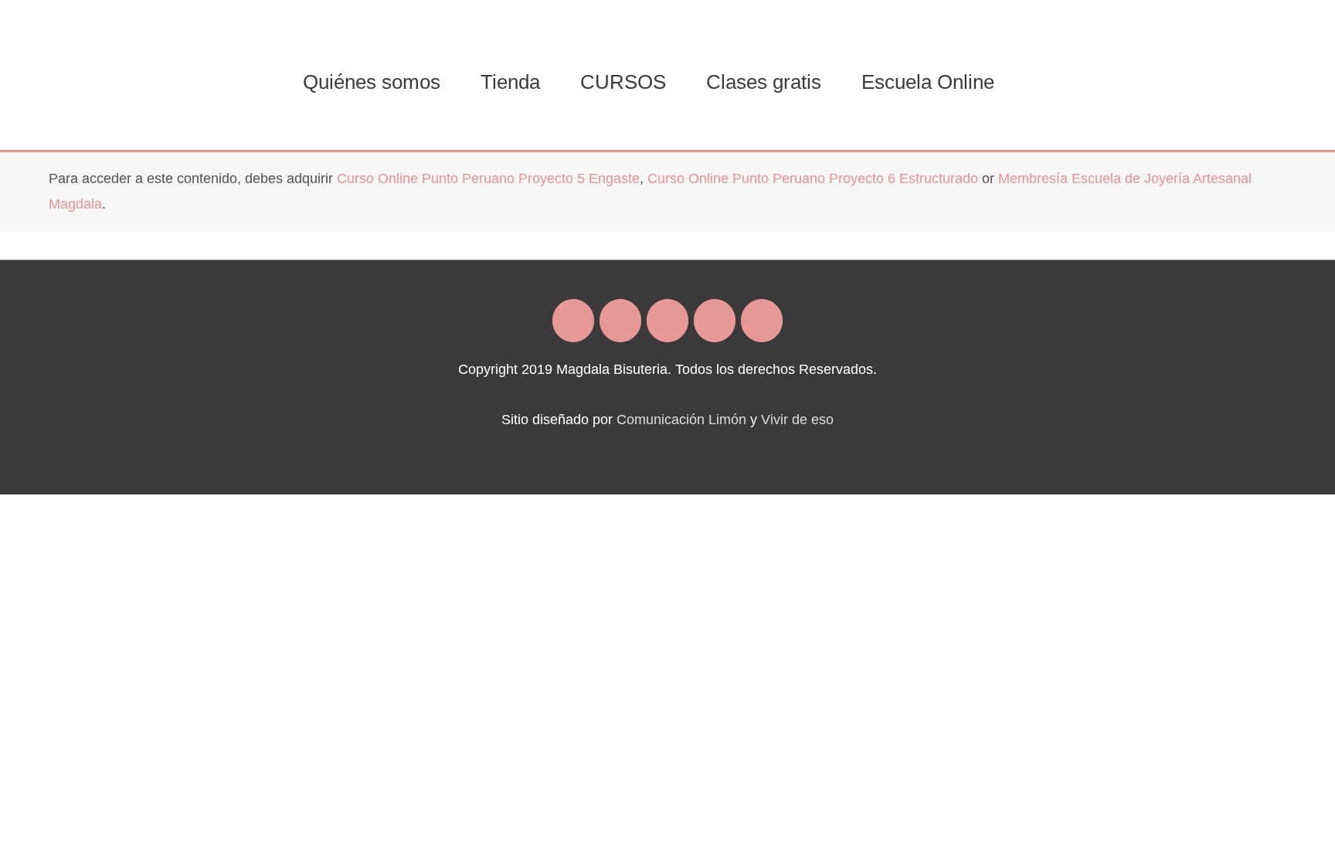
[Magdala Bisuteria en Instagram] (620, 320)
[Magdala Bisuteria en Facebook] (573, 320)
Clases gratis (763, 81)
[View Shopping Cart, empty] (1033, 82)
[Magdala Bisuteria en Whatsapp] (714, 320)
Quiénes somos (371, 81)
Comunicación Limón (681, 419)
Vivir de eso (797, 419)
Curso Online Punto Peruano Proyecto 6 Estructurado (812, 178)
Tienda (510, 81)
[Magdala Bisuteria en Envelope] (667, 320)
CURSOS (623, 81)
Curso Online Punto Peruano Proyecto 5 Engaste (488, 178)
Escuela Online (927, 81)
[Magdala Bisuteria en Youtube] (762, 320)
